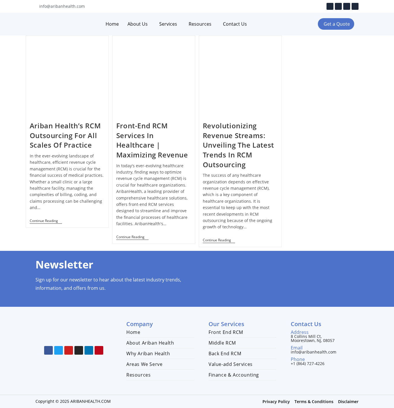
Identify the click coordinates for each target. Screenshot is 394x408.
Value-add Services (231, 364)
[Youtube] (338, 6)
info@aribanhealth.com (313, 352)
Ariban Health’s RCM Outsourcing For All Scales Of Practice (65, 135)
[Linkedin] (355, 6)
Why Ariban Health (148, 353)
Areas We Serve (144, 364)
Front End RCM (226, 332)
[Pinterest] (99, 350)
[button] (336, 24)
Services (168, 24)
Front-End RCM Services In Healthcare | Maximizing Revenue (152, 140)
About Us (137, 24)
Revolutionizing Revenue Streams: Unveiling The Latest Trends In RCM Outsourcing (238, 145)
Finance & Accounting (234, 375)
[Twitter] (58, 350)
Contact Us (235, 24)
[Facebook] (330, 6)
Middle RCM (222, 343)
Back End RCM (225, 353)
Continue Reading (46, 221)
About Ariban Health (150, 343)
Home (112, 24)
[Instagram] (346, 6)
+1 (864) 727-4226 (307, 363)
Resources (200, 24)
